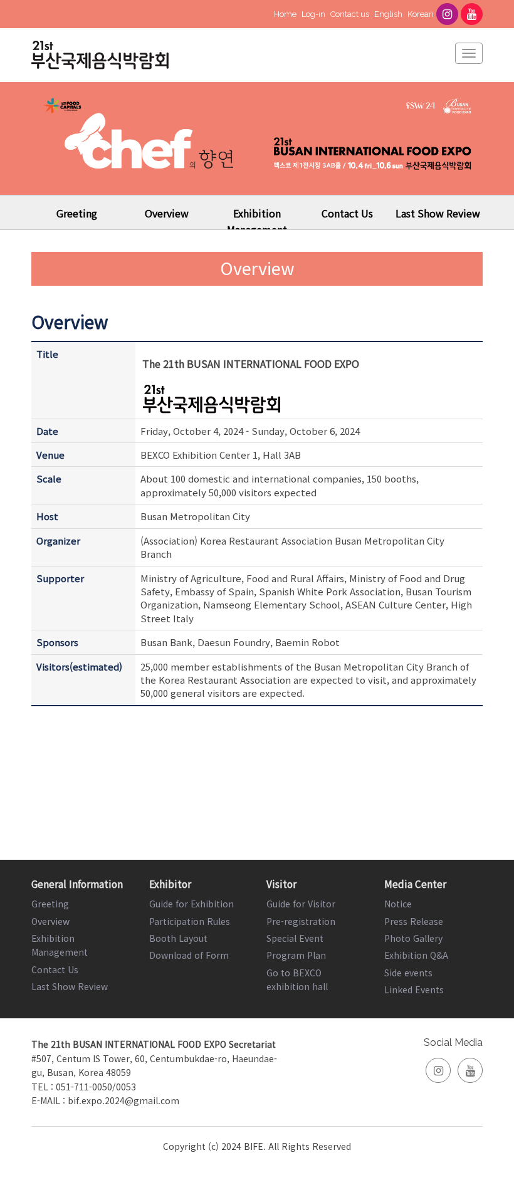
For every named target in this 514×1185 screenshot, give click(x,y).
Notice (398, 903)
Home (285, 14)
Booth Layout (178, 938)
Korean (420, 14)
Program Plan (296, 955)
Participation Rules (189, 921)
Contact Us (347, 213)
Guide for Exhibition (191, 903)
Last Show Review (438, 213)
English (388, 14)
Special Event (294, 938)
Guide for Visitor (300, 903)
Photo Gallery (413, 938)
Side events (408, 972)
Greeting (76, 213)
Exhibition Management (257, 221)
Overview (167, 213)
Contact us (349, 14)
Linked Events (414, 989)
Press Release (413, 921)
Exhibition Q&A (416, 955)
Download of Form (189, 955)
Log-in (313, 14)
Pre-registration (300, 921)
